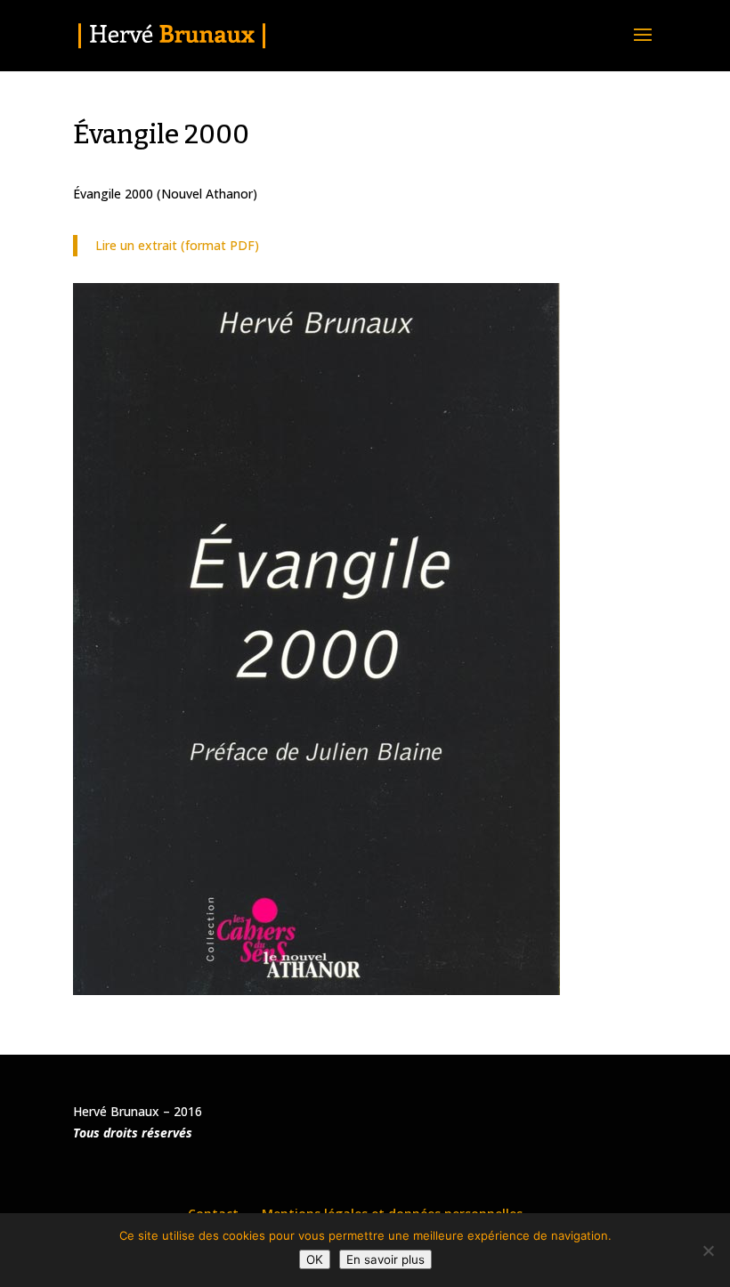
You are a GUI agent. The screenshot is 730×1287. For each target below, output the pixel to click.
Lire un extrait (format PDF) (177, 245)
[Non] (708, 1250)
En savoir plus (385, 1259)
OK (314, 1259)
